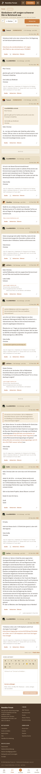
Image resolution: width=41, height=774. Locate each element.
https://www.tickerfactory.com (11, 218)
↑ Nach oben (36, 652)
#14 (37, 623)
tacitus (8, 553)
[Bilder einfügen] (5, 666)
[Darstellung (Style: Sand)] (23, 3)
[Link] (23, 663)
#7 (37, 265)
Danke (6, 54)
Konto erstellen (5, 731)
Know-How (25, 728)
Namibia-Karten (26, 736)
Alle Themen (25, 710)
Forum (3, 9)
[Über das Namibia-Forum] (2, 2)
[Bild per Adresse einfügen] (33, 663)
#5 (37, 202)
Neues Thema (26, 717)
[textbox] (20, 675)
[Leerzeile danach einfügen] (19, 663)
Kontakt (3, 756)
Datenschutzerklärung (7, 749)
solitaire (8, 265)
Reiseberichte (26, 712)
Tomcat (8, 30)
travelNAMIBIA (11, 61)
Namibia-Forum (11, 3)
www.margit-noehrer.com (9, 285)
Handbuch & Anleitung (7, 738)
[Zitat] (12, 663)
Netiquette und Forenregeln (9, 754)
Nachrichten (4, 733)
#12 (37, 518)
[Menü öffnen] (38, 3)
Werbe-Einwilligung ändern (8, 751)
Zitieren (22, 54)
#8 (37, 304)
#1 (37, 34)
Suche (24, 715)
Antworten (32, 21)
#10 (37, 410)
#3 (37, 103)
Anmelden (30, 3)
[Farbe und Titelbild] (16, 21)
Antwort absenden (30, 693)
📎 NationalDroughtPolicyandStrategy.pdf (14, 344)
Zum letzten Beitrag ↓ (33, 25)
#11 (37, 467)
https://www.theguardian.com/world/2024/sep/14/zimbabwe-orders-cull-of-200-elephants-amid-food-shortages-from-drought (20, 633)
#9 (37, 363)
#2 (37, 64)
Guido (8, 467)
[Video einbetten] (30, 663)
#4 (37, 162)
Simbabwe (10, 9)
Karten (24, 731)
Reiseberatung (26, 720)
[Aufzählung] (6, 663)
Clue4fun (9, 202)
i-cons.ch (31, 762)
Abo (2, 736)
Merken (9, 21)
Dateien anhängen (9, 684)
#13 (37, 553)
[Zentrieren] (9, 663)
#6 (37, 232)
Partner (24, 733)
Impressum (4, 746)
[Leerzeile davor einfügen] (16, 663)
